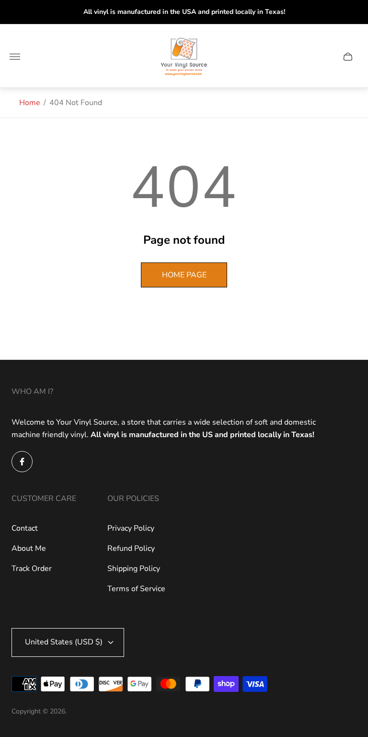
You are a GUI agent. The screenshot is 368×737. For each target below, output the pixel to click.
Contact (25, 528)
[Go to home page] (184, 56)
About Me (29, 548)
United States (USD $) (64, 642)
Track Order (32, 568)
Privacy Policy (130, 528)
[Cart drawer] (347, 56)
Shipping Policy (133, 568)
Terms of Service (136, 588)
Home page (184, 275)
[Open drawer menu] (14, 56)
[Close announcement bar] (353, 12)
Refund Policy (131, 548)
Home (29, 102)
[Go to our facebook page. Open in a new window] (22, 461)
